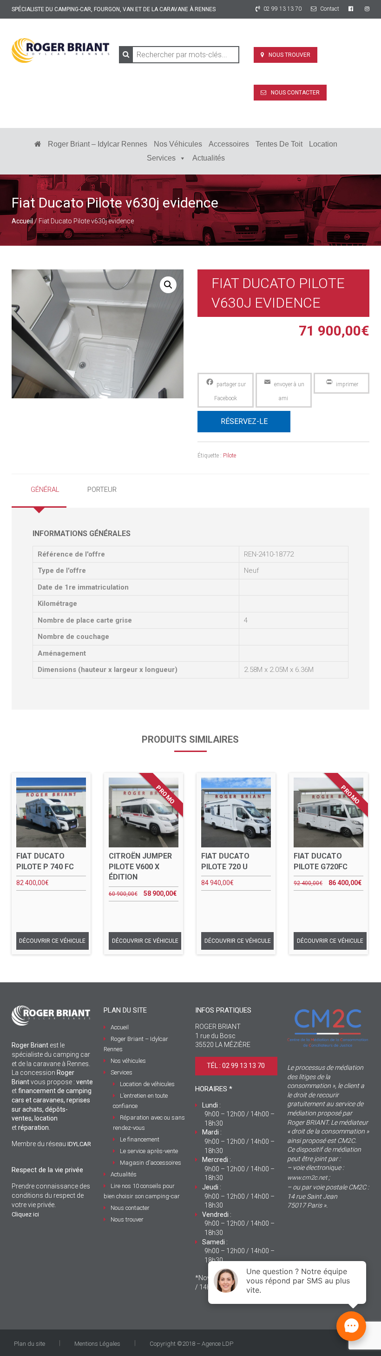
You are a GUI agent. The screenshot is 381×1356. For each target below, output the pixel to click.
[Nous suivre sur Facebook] (351, 9)
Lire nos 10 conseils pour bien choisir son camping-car (142, 1191)
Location (323, 144)
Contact (329, 9)
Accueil (22, 221)
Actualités (208, 158)
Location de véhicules (147, 1084)
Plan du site (29, 1343)
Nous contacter (295, 92)
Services (161, 158)
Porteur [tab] (102, 489)
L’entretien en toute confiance (140, 1100)
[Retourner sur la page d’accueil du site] (37, 144)
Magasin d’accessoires (150, 1162)
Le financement (139, 1139)
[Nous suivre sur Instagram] (367, 9)
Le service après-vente (149, 1151)
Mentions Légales (97, 1343)
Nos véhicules (178, 144)
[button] (168, 284)
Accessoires (229, 144)
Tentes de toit (279, 144)
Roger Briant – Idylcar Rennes (97, 144)
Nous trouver (289, 55)
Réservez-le (244, 421)
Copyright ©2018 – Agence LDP (191, 1343)
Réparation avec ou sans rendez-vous (149, 1122)
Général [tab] (45, 489)
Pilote (229, 455)
